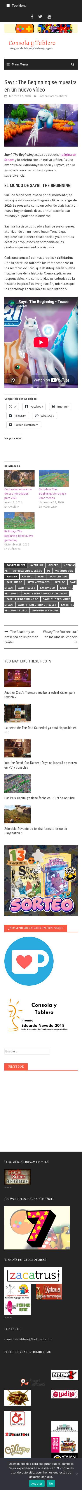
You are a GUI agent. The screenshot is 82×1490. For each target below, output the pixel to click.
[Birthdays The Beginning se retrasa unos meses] (54, 478)
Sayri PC (59, 582)
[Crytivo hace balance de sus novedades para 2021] (19, 478)
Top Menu (19, 5)
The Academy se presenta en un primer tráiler (21, 636)
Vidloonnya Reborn (45, 610)
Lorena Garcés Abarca (53, 96)
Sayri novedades (38, 582)
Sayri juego (14, 582)
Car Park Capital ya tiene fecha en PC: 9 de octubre (39, 798)
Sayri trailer (26, 587)
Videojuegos (64, 570)
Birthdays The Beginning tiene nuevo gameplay (18, 535)
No (51, 1483)
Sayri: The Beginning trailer (37, 604)
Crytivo (27, 576)
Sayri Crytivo (58, 576)
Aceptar (36, 1483)
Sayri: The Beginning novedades (45, 593)
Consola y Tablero (32, 43)
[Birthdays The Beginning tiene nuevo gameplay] (19, 520)
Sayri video (47, 587)
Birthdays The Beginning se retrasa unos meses (52, 493)
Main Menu (20, 64)
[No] (76, 1474)
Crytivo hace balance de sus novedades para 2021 (18, 493)
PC (48, 570)
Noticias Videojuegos (27, 570)
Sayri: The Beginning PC (22, 599)
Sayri (41, 576)
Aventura (36, 565)
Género (53, 565)
